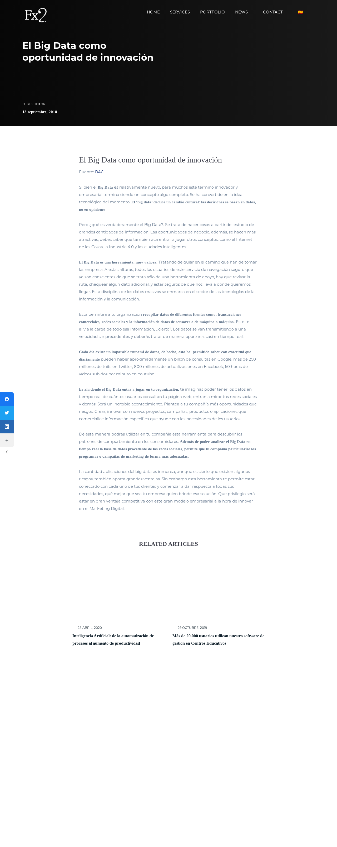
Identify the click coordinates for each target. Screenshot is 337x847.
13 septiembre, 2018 (39, 112)
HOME (153, 12)
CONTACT (273, 12)
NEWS (241, 12)
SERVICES (180, 12)
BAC (99, 171)
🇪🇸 (300, 12)
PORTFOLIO (212, 12)
